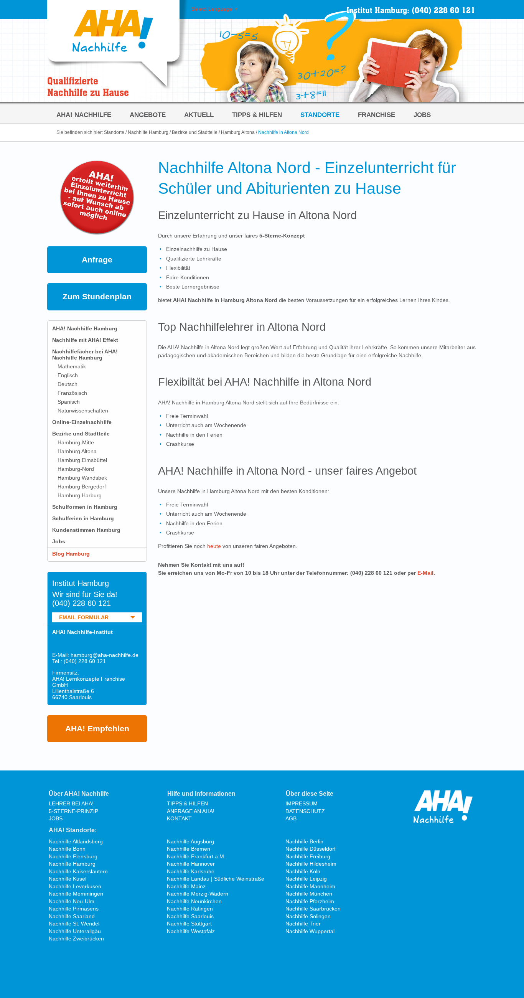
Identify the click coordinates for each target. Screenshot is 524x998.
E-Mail (425, 573)
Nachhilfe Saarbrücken (313, 909)
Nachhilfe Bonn (67, 849)
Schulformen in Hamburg (84, 507)
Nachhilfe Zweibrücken (76, 938)
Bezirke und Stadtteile (195, 132)
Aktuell (199, 114)
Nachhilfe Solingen (308, 916)
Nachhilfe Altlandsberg (76, 841)
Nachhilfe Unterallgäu (75, 931)
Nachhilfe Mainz (186, 886)
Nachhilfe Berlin (304, 841)
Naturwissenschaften (83, 410)
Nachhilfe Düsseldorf (310, 849)
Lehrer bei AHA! (71, 803)
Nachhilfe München (308, 894)
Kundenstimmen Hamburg (86, 530)
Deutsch (67, 384)
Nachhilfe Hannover (191, 864)
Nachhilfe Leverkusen (75, 886)
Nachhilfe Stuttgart (189, 923)
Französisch (72, 393)
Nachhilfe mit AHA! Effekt (85, 340)
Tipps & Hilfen (257, 114)
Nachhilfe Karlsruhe (190, 871)
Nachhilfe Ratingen (190, 909)
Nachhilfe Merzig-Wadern (197, 894)
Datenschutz (305, 811)
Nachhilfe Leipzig (306, 879)
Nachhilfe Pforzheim (309, 901)
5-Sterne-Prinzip (73, 811)
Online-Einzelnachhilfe (82, 422)
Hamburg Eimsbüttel (82, 460)
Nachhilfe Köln (302, 871)
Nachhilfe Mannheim (310, 886)
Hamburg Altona (238, 132)
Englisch (68, 375)
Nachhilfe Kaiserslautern (78, 871)
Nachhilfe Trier (303, 923)
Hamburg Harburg (80, 495)
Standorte (319, 114)
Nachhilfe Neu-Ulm (71, 901)
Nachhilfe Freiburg (307, 856)
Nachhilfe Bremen (188, 849)
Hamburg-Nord (76, 469)
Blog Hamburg (71, 554)
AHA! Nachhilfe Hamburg (84, 328)
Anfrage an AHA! (190, 811)
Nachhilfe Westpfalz (191, 931)
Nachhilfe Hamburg (148, 132)
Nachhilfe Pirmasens (74, 909)
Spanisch (69, 402)
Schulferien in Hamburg (83, 518)
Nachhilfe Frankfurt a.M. (196, 856)
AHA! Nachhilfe (83, 114)
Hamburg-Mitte (76, 442)
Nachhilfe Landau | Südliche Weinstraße (215, 879)
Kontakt (179, 818)
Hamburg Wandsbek (82, 478)
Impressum (301, 803)
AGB (291, 818)
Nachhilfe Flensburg (73, 856)
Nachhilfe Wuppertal (310, 931)
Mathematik (72, 366)
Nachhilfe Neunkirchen (194, 901)
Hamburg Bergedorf (82, 486)
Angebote (148, 114)
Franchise (376, 114)
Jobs (422, 114)
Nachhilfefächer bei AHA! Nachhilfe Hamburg (85, 354)
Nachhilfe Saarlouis (190, 916)
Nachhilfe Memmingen (76, 894)
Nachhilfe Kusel (67, 879)
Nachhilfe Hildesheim (310, 864)
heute (214, 546)
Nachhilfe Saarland (72, 916)
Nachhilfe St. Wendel (74, 923)
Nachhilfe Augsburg (190, 841)
